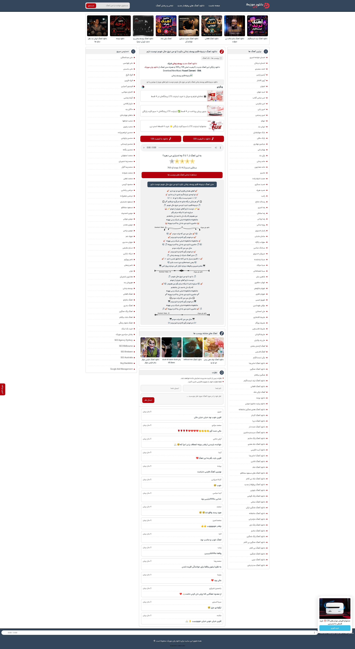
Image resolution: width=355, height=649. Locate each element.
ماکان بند (129, 109)
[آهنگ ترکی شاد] (166, 25)
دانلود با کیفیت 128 (159, 138)
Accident (183, 646)
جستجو (91, 5)
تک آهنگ (206, 58)
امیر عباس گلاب (259, 97)
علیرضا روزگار (260, 323)
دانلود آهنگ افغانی (212, 38)
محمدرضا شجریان (126, 161)
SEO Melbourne (126, 346)
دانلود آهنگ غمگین (257, 369)
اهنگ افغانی (128, 294)
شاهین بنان (260, 276)
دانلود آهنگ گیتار (258, 415)
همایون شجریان (126, 276)
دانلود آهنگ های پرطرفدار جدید (190, 5)
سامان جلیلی (260, 236)
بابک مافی (261, 138)
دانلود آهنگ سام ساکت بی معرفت (234, 40)
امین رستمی (260, 115)
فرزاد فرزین (129, 80)
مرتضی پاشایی (127, 190)
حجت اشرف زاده (259, 178)
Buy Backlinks (127, 363)
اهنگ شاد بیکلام (126, 317)
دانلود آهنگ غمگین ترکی (255, 507)
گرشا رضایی (128, 97)
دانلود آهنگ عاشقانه (257, 513)
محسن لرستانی (127, 144)
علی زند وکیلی (259, 340)
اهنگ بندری (128, 305)
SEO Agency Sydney (124, 340)
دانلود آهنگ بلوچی (257, 490)
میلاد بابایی (128, 253)
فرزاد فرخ (129, 74)
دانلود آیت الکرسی (258, 449)
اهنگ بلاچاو (128, 299)
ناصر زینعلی (128, 265)
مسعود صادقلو (127, 207)
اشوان (262, 86)
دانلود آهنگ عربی (258, 559)
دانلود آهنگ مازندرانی (257, 519)
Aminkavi (179, 646)
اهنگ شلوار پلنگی (126, 323)
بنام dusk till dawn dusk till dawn (171, 361)
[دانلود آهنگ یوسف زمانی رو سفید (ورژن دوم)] (143, 25)
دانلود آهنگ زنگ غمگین (256, 536)
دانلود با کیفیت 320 (202, 138)
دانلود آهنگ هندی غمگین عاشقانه (252, 409)
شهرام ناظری (260, 294)
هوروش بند (128, 282)
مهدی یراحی (128, 230)
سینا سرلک (261, 265)
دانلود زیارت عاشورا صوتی (255, 403)
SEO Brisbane (127, 351)
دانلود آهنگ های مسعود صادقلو (252, 473)
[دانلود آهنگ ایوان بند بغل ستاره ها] (97, 25)
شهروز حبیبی (260, 299)
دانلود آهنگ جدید (190, 63)
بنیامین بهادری (259, 144)
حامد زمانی (261, 161)
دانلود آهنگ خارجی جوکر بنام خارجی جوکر (150, 361)
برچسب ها (215, 58)
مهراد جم (129, 236)
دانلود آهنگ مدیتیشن (256, 565)
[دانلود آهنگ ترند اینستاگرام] (257, 25)
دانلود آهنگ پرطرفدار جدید (254, 484)
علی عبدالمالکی (127, 57)
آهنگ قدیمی (260, 351)
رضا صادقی (261, 213)
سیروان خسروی (259, 253)
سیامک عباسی (259, 247)
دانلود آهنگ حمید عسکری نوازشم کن (188, 40)
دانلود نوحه (120, 38)
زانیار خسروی (260, 230)
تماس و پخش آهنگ (164, 5)
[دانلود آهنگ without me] (193, 347)
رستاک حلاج (260, 201)
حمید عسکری (260, 184)
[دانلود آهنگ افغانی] (211, 25)
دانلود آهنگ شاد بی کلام (255, 478)
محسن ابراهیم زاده (125, 132)
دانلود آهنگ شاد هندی (256, 444)
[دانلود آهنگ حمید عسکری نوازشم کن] (188, 25)
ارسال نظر (148, 400)
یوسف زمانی (128, 288)
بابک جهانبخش (259, 132)
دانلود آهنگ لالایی (258, 461)
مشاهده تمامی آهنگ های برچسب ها (182, 174)
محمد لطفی (128, 178)
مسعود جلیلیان (126, 201)
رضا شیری (261, 207)
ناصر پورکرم (128, 259)
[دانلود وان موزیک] (258, 5)
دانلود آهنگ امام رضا (257, 455)
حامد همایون (260, 167)
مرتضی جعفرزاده (126, 196)
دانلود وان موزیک (151, 67)
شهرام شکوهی (259, 288)
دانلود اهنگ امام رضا (257, 363)
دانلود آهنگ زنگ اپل (257, 525)
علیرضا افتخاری (259, 317)
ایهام (263, 120)
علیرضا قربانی (260, 334)
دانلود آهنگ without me (193, 359)
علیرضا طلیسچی (258, 328)
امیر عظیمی (260, 103)
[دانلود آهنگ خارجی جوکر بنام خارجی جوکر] (150, 347)
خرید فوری (335, 628)
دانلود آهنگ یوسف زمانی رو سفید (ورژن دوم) (143, 40)
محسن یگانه (128, 149)
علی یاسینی (128, 69)
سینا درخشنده (259, 259)
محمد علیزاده (127, 173)
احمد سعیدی (260, 69)
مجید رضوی (128, 126)
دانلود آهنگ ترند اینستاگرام (257, 38)
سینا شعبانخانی (259, 271)
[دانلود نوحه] (120, 25)
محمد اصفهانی (127, 155)
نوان (131, 271)
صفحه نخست (214, 5)
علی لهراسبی (128, 63)
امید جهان (261, 92)
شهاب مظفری (260, 282)
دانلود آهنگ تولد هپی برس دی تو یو (214, 361)
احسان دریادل (259, 63)
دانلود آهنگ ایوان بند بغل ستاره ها (97, 40)
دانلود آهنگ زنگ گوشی (256, 496)
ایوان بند (261, 126)
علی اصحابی (260, 311)
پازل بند (262, 155)
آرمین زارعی (260, 74)
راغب (263, 196)
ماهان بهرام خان (126, 115)
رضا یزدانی (261, 219)
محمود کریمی (127, 184)
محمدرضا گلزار (127, 167)
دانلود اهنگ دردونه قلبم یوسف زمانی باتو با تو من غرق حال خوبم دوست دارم (182, 51)
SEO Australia (127, 357)
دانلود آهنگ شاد (258, 467)
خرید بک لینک (127, 328)
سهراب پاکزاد (260, 242)
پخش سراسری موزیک (124, 334)
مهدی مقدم (128, 224)
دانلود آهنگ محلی (258, 502)
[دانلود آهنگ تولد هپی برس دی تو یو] (214, 347)
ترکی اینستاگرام (259, 357)
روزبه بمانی (261, 224)
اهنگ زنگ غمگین (126, 311)
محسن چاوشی (127, 138)
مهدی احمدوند (127, 213)
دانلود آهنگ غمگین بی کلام (254, 542)
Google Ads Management (121, 369)
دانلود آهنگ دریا (259, 421)
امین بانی (261, 109)
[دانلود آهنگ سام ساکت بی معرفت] (234, 25)
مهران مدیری (127, 242)
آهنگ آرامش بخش (257, 346)
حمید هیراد (260, 190)
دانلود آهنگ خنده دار (257, 426)
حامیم (262, 173)
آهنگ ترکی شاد (166, 38)
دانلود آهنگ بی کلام (257, 548)
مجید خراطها (128, 120)
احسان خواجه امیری (257, 57)
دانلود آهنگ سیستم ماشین (254, 432)
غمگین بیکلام (259, 375)
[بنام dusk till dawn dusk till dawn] (172, 347)
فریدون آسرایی (127, 86)
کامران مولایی (127, 92)
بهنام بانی (261, 149)
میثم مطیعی (128, 247)
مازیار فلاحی (128, 103)
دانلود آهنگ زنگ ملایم (256, 438)
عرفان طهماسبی (259, 305)
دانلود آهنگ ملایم (258, 530)
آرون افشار (261, 80)
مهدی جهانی (128, 219)
